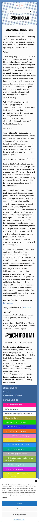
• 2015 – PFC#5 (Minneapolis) (14, 449)
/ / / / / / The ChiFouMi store (13, 405)
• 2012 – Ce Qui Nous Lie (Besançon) (17, 436)
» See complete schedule (12, 395)
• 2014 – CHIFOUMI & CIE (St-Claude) (17, 445)
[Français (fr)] (17, 5)
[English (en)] (22, 5)
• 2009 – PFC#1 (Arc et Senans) (15, 422)
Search (30, 11)
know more (8, 303)
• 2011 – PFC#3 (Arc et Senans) (15, 431)
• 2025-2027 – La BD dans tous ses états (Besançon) (16, 475)
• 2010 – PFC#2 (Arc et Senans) (15, 427)
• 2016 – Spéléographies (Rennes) (16, 454)
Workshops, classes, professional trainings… (19, 413)
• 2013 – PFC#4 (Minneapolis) (14, 440)
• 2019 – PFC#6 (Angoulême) (14, 465)
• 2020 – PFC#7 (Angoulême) (14, 469)
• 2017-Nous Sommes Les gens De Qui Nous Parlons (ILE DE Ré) (19, 459)
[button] (36, 481)
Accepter (19, 503)
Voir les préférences (19, 514)
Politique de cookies (18, 519)
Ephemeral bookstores (12, 418)
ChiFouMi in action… (11, 409)
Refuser (19, 509)
